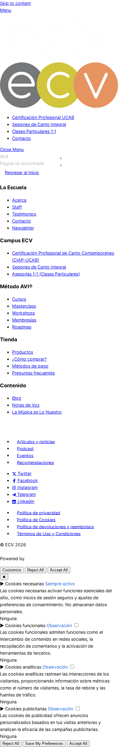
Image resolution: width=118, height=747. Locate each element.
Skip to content (15, 3)
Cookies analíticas (23, 666)
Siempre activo (60, 583)
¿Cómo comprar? (29, 359)
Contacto (21, 138)
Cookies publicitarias (26, 708)
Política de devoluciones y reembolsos (55, 526)
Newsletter (23, 227)
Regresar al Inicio (22, 172)
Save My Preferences (44, 743)
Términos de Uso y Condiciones (48, 533)
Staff (17, 207)
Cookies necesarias (24, 583)
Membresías (24, 319)
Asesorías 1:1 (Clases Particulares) (46, 273)
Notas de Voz (26, 405)
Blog (16, 398)
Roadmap (21, 326)
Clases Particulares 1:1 (34, 131)
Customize (11, 570)
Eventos (25, 455)
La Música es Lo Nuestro (37, 412)
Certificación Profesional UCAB (43, 117)
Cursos (19, 299)
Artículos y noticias (36, 441)
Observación (59, 625)
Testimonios (24, 213)
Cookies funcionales (25, 625)
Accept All (59, 570)
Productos (22, 352)
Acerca (19, 200)
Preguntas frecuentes (33, 372)
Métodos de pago (30, 366)
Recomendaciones (35, 462)
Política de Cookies (36, 519)
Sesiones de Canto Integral (39, 124)
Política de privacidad (38, 512)
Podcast (25, 448)
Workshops (23, 313)
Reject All (35, 570)
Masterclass (24, 306)
